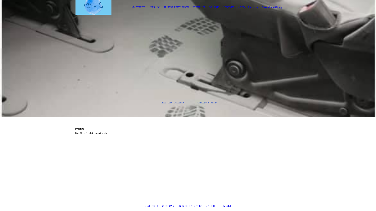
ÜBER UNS (155, 7)
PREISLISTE (199, 7)
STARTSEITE (138, 7)
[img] (93, 7)
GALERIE (214, 7)
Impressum (253, 7)
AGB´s (241, 7)
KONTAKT (228, 7)
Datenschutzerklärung (272, 7)
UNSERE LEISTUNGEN (176, 7)
